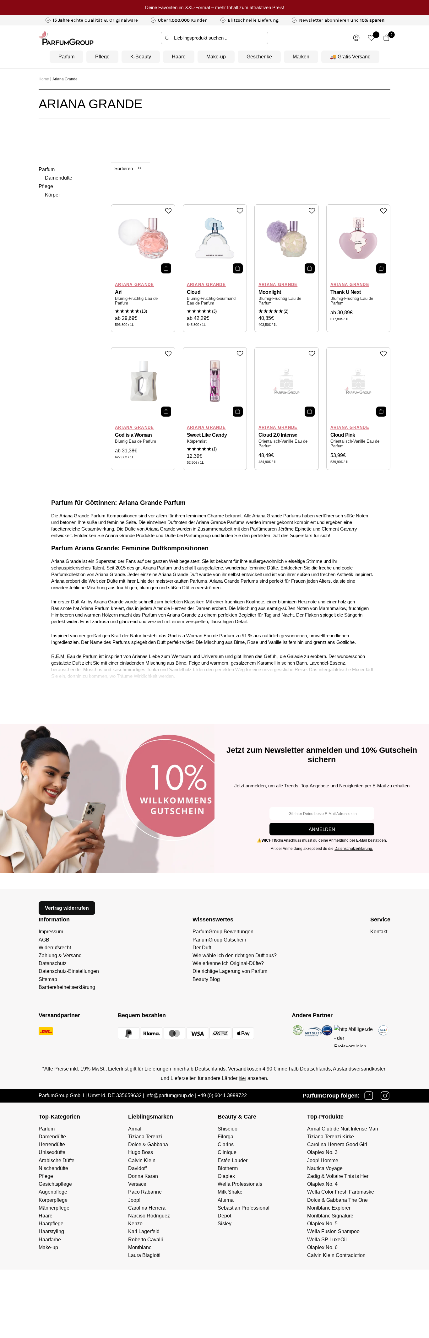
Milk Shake (230, 1192)
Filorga (225, 1136)
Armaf (134, 1128)
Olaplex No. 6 (322, 1247)
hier (242, 1078)
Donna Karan (143, 1176)
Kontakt (378, 931)
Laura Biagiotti (144, 1255)
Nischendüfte (53, 1168)
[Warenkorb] (386, 38)
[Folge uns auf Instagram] (385, 1095)
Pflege (102, 56)
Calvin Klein (141, 1160)
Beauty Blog (206, 979)
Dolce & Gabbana (148, 1144)
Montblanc (139, 1247)
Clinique (227, 1152)
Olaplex (226, 1176)
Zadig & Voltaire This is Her (337, 1176)
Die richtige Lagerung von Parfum (230, 971)
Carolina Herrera (147, 1208)
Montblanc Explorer (328, 1208)
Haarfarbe (50, 1239)
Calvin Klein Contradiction (336, 1255)
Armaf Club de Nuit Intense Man (342, 1128)
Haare (179, 56)
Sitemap (48, 979)
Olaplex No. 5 (322, 1223)
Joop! (134, 1200)
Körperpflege (53, 1200)
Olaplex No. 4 (322, 1184)
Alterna (226, 1200)
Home (44, 79)
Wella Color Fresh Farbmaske (340, 1192)
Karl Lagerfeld (144, 1231)
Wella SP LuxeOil (327, 1239)
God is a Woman (133, 435)
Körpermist (197, 441)
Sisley (224, 1223)
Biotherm (228, 1168)
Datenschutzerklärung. (353, 848)
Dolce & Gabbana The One (337, 1200)
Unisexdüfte (52, 1152)
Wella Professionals (240, 1184)
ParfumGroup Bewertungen (223, 931)
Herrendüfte (52, 1144)
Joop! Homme (322, 1160)
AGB (44, 939)
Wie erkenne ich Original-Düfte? (228, 963)
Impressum (51, 931)
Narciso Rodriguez (149, 1215)
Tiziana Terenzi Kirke (330, 1136)
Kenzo (135, 1223)
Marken (301, 56)
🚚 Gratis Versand (350, 56)
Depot (224, 1215)
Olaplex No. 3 (322, 1152)
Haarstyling (51, 1231)
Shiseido (227, 1128)
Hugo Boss (140, 1152)
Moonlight (269, 292)
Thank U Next (345, 292)
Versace (137, 1184)
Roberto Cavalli (145, 1239)
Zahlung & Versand (60, 955)
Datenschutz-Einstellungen (69, 971)
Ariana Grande (65, 79)
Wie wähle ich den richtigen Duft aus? (235, 955)
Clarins (226, 1144)
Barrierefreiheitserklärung (67, 987)
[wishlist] (371, 38)
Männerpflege (54, 1208)
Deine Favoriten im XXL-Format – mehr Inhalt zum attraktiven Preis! (214, 7)
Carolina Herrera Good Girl (337, 1144)
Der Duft (202, 947)
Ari (118, 292)
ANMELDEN (322, 829)
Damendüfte (58, 178)
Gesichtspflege (55, 1184)
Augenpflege (53, 1192)
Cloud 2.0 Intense (277, 435)
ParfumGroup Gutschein (219, 939)
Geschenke (259, 56)
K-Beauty (140, 56)
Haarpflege (51, 1223)
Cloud (194, 292)
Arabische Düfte (56, 1160)
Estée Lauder (232, 1160)
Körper (52, 194)
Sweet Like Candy (207, 435)
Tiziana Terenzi (145, 1136)
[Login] (356, 38)
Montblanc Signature (330, 1215)
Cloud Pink (342, 435)
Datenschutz (53, 963)
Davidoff (137, 1168)
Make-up (216, 56)
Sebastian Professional (243, 1208)
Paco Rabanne (145, 1192)
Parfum (66, 56)
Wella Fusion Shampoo (333, 1231)
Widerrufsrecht (55, 947)
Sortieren (124, 168)
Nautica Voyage (325, 1168)
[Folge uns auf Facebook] (368, 1095)
